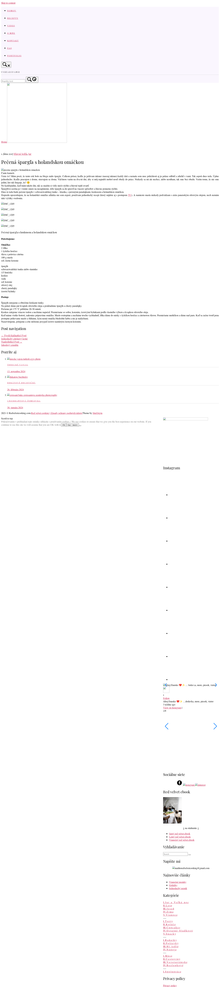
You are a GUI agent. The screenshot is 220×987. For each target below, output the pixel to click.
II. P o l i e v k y (170, 943)
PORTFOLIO (14, 55)
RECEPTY (12, 18)
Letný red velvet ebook (180, 836)
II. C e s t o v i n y (171, 958)
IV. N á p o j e (169, 949)
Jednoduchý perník (178, 888)
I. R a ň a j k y (170, 940)
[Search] (32, 80)
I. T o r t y (168, 921)
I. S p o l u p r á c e (172, 971)
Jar (29, 153)
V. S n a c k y (169, 933)
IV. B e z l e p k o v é (173, 965)
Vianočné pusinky (177, 882)
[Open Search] (6, 65)
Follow (166, 698)
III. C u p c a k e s (171, 927)
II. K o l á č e (169, 924)
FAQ (9, 48)
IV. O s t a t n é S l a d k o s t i (178, 930)
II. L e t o (167, 905)
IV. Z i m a (168, 911)
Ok (63, 425)
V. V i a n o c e (170, 914)
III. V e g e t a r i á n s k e (175, 962)
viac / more (72, 425)
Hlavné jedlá (20, 153)
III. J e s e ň (168, 908)
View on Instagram (172, 707)
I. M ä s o (167, 955)
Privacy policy (170, 985)
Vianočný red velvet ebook (181, 839)
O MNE (11, 33)
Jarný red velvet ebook (179, 833)
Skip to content (8, 2)
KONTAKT (13, 40)
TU (129, 195)
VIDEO (11, 25)
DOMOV (11, 10)
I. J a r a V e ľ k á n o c (176, 902)
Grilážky (173, 885)
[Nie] (80, 425)
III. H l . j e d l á (170, 946)
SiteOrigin (97, 413)
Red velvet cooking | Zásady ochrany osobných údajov (56, 413)
